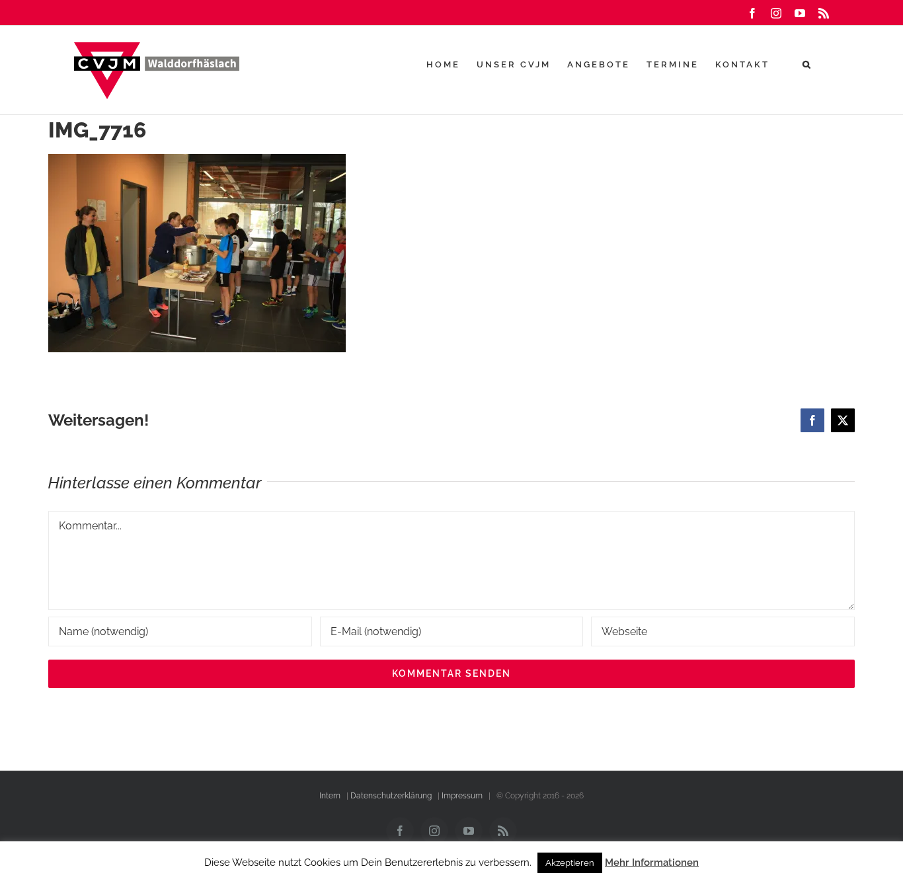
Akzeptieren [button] (569, 863)
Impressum (462, 795)
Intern (329, 795)
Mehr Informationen (652, 862)
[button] (807, 64)
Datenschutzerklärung (391, 795)
